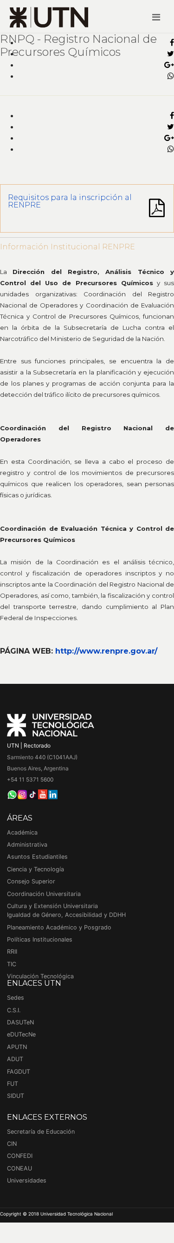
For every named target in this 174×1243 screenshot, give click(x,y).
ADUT (15, 1059)
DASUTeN (20, 1022)
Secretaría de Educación (41, 1131)
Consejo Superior (31, 881)
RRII (12, 951)
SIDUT (15, 1095)
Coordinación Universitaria (44, 893)
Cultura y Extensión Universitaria (52, 906)
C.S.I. (13, 1010)
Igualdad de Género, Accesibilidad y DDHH (66, 914)
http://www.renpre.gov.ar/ (106, 651)
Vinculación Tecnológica (40, 976)
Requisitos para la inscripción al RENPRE (70, 201)
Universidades (26, 1180)
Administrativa (27, 844)
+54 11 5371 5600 (30, 779)
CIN (12, 1143)
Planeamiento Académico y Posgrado (59, 927)
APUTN (17, 1046)
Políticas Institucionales (39, 939)
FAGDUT (18, 1071)
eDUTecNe (21, 1034)
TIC (11, 964)
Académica (22, 832)
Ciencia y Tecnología (35, 869)
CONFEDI (19, 1155)
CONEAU (19, 1168)
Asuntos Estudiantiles (37, 856)
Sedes (15, 997)
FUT (12, 1083)
